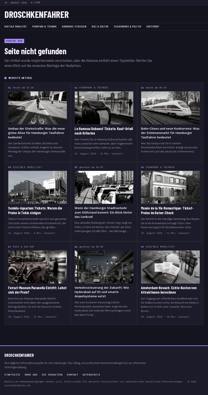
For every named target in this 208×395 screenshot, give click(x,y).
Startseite (12, 374)
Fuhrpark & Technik (44, 26)
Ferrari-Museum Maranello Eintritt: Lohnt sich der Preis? (37, 290)
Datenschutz (91, 374)
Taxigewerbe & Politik (127, 26)
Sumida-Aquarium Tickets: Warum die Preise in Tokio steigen (35, 210)
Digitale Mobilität (15, 26)
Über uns (31, 374)
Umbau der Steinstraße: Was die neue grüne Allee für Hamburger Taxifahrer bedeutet (36, 132)
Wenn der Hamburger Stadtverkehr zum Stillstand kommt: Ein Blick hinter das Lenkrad (103, 212)
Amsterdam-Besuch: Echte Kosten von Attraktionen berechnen (169, 290)
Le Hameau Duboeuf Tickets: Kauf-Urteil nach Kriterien (104, 131)
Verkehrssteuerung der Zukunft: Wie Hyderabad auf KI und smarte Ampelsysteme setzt (102, 291)
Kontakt (72, 374)
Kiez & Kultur (100, 26)
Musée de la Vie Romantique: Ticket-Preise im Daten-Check (167, 210)
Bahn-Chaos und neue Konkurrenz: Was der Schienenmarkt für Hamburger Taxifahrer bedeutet (170, 132)
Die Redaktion (52, 374)
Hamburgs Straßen (74, 26)
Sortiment (152, 26)
